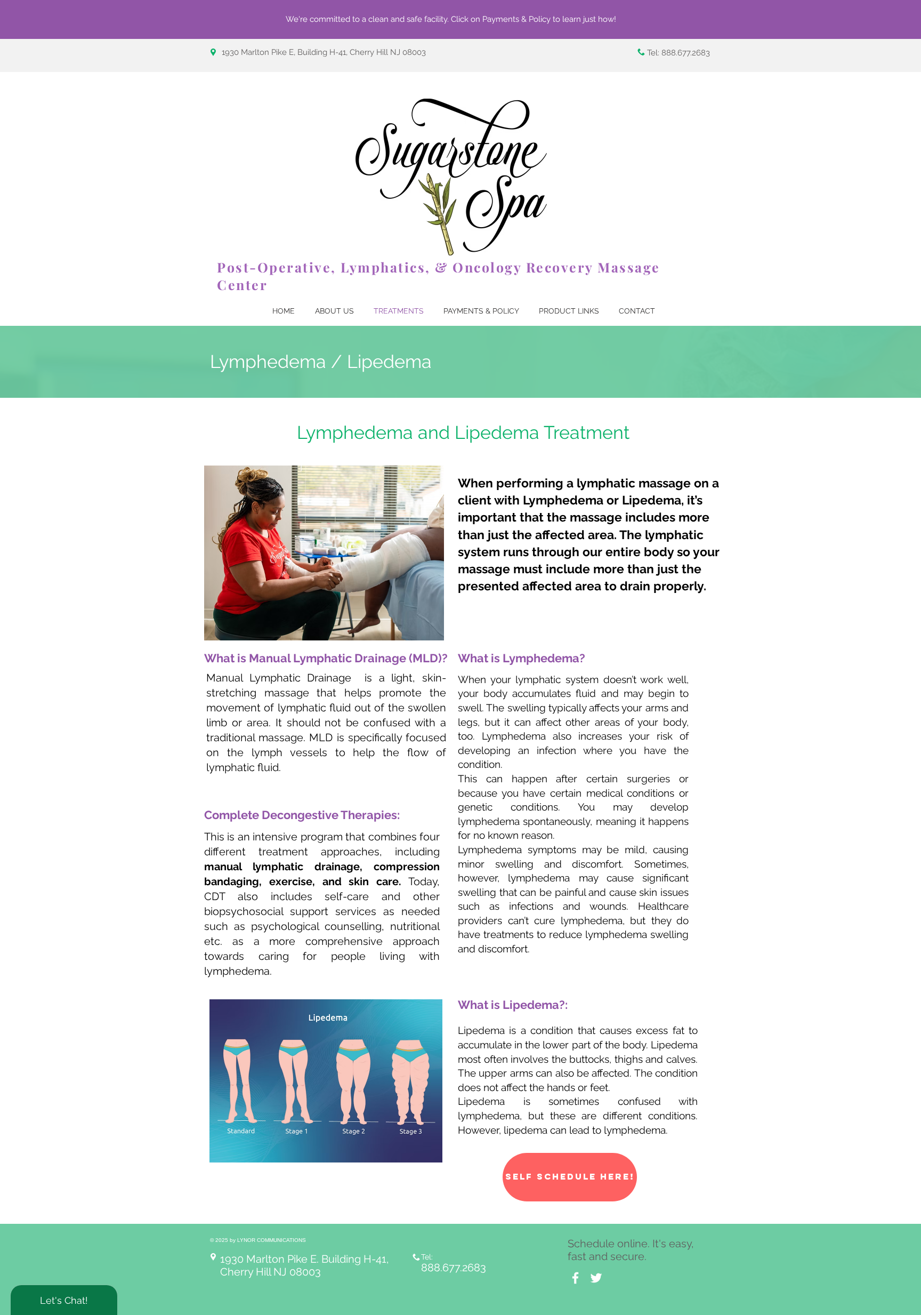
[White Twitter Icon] (596, 1278)
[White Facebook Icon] (575, 1278)
